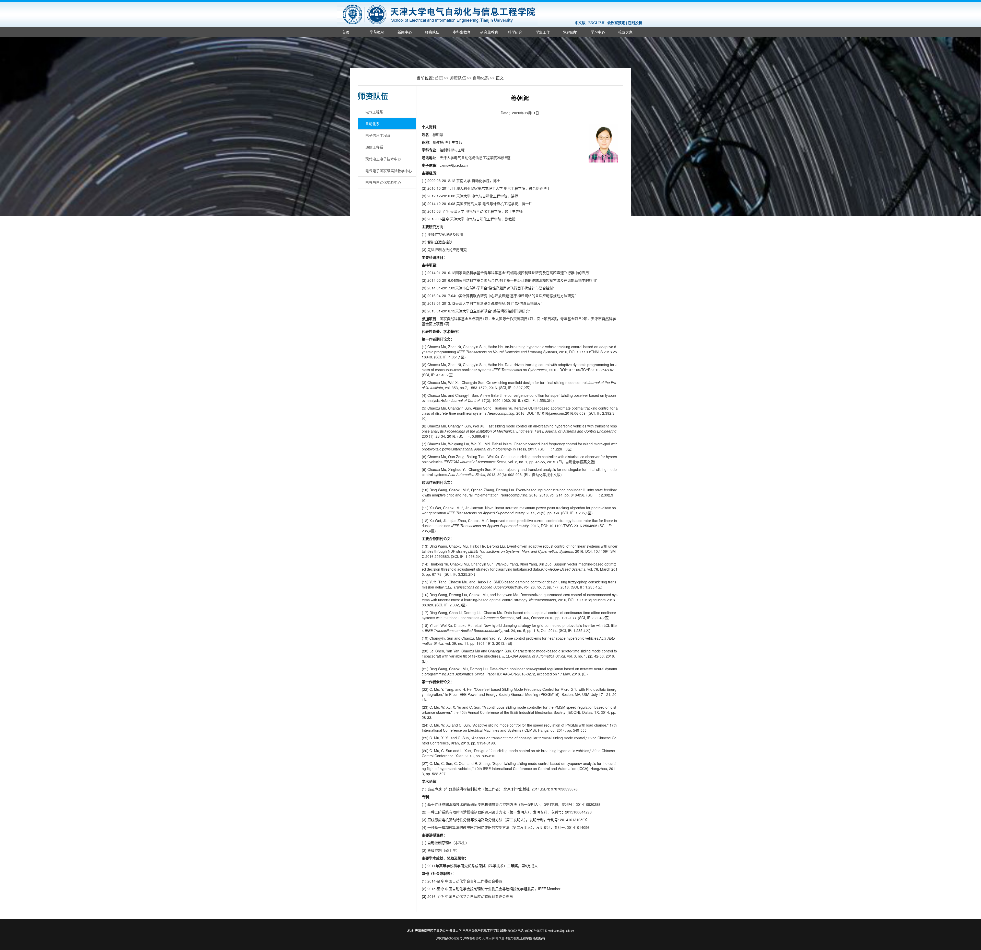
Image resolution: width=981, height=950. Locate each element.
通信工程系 (374, 147)
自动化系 (481, 78)
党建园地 (570, 32)
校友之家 (625, 32)
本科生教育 (462, 32)
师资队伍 (432, 32)
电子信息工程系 (377, 135)
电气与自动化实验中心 (383, 182)
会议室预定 (616, 23)
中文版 (580, 23)
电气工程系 (374, 111)
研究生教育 (489, 32)
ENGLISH (596, 23)
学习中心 (598, 32)
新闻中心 (405, 32)
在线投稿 (635, 23)
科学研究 (515, 32)
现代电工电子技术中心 (383, 158)
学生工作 (542, 32)
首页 (345, 32)
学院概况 (377, 32)
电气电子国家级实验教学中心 (388, 170)
